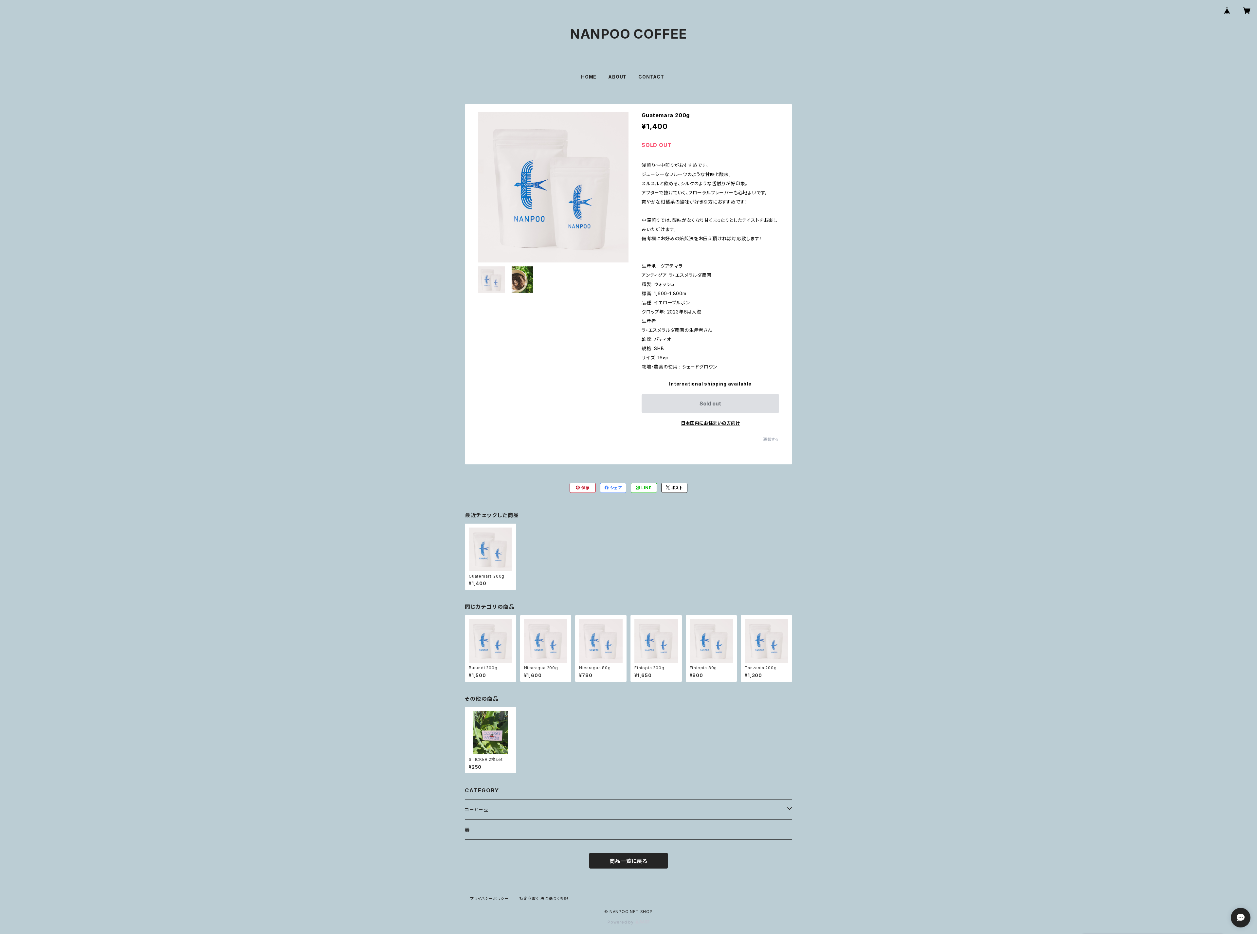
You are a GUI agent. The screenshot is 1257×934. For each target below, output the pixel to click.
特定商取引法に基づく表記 (543, 898)
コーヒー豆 (476, 809)
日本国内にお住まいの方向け (710, 423)
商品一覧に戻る (628, 861)
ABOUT (617, 77)
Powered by (621, 922)
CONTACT (651, 77)
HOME (588, 77)
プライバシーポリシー (489, 898)
